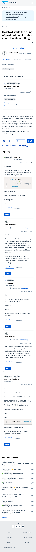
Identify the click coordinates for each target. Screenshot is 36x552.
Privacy (9, 532)
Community (13, 2)
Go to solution (18, 48)
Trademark (9, 542)
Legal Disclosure (27, 537)
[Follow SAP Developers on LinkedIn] (23, 526)
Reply (7, 214)
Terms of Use (27, 532)
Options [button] (32, 42)
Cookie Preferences (9, 547)
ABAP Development (8, 69)
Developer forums (12, 17)
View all (4, 517)
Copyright (9, 537)
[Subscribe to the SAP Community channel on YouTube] (19, 526)
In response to (20, 228)
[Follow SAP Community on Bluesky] (16, 526)
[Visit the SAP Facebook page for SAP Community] (13, 526)
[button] (3, 59)
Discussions (7, 7)
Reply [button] (30, 141)
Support (27, 542)
